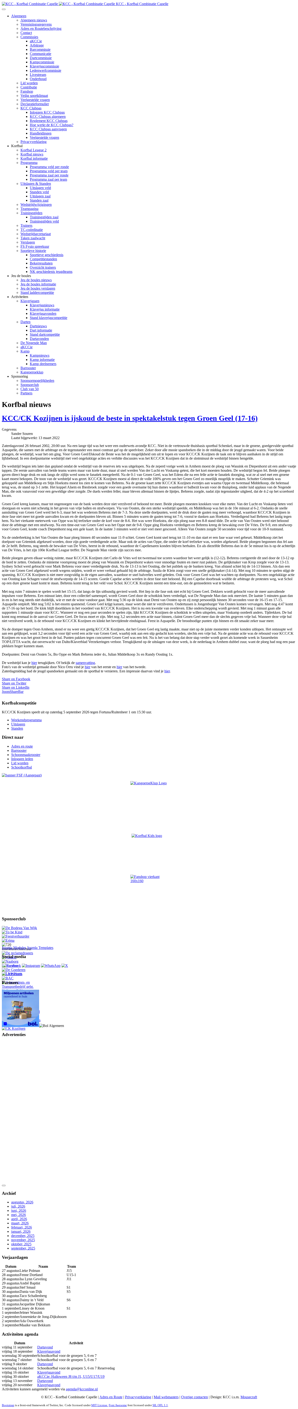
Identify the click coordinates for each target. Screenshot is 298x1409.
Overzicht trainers (43, 267)
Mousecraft (248, 1397)
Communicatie (40, 54)
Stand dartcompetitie (45, 334)
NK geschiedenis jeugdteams (51, 272)
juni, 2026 (18, 1211)
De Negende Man (33, 343)
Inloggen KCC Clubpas (47, 112)
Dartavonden (39, 339)
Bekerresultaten (41, 263)
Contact (26, 33)
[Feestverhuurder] (15, 936)
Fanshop (26, 91)
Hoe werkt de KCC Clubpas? (51, 125)
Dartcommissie (41, 58)
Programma (28, 163)
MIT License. (99, 1405)
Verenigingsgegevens (36, 24)
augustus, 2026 (22, 1202)
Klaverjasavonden (43, 313)
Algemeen (18, 16)
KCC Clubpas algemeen (48, 117)
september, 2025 (23, 1248)
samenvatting (85, 663)
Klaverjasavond (48, 1351)
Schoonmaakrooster (25, 755)
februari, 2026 (21, 1227)
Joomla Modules (14, 948)
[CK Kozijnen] (13, 1028)
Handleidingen (40, 133)
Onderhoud (38, 79)
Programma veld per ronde (49, 167)
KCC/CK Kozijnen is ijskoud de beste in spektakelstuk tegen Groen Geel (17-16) (130, 418)
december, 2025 (22, 1236)
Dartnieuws (38, 326)
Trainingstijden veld (44, 221)
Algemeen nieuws (33, 20)
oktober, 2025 (21, 1244)
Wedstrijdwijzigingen (36, 205)
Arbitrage (37, 45)
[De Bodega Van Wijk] (19, 928)
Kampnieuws (39, 355)
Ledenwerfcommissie (45, 70)
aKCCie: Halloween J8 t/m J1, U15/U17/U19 (71, 1377)
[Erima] (8, 940)
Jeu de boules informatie (38, 284)
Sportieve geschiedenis (46, 255)
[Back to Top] (4, 1185)
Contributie (28, 87)
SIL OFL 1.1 (160, 1405)
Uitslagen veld (40, 188)
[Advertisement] (20, 1111)
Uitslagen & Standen (35, 184)
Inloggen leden (22, 759)
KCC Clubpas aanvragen (48, 129)
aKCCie (36, 41)
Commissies (29, 37)
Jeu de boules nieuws (36, 280)
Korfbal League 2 (33, 150)
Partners (26, 393)
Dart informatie (41, 330)
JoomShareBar (13, 692)
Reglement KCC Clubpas (49, 121)
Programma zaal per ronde (49, 175)
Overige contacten (194, 1397)
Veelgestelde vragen (35, 100)
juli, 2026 (18, 1206)
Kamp (25, 351)
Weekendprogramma (26, 720)
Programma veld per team (49, 171)
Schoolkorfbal (21, 767)
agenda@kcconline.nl (82, 1389)
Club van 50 (29, 389)
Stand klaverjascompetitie (48, 318)
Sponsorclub (29, 385)
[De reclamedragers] (17, 953)
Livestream (38, 75)
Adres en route (22, 746)
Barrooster (28, 368)
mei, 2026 (18, 1215)
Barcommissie (40, 49)
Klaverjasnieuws (42, 305)
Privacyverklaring (33, 142)
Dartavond (45, 1347)
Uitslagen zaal (40, 196)
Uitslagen (18, 724)
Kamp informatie (42, 360)
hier (34, 663)
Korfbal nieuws (31, 154)
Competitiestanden (43, 259)
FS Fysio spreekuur (34, 246)
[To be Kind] (12, 932)
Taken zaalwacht (32, 238)
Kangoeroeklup (31, 372)
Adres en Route (110, 1397)
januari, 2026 (20, 1231)
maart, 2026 (20, 1223)
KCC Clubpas (30, 108)
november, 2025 (23, 1240)
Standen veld (39, 192)
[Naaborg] (10, 961)
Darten (25, 322)
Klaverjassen (29, 301)
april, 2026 (19, 1219)
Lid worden (29, 83)
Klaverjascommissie (44, 66)
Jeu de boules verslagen (37, 288)
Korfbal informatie (34, 158)
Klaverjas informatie (45, 309)
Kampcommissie (42, 62)
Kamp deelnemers (43, 364)
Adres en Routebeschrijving (40, 28)
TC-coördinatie (31, 230)
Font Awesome (118, 1405)
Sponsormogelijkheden (37, 381)
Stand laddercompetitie (37, 293)
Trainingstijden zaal (44, 217)
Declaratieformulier (34, 104)
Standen (17, 728)
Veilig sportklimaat (34, 96)
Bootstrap (8, 1405)
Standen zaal (39, 200)
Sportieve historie (33, 251)
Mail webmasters (166, 1397)
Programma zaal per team (48, 179)
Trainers (26, 225)
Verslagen (27, 242)
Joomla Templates (40, 948)
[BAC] (8, 978)
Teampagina (29, 209)
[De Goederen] (13, 970)
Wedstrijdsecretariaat (35, 234)
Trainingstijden (31, 213)
